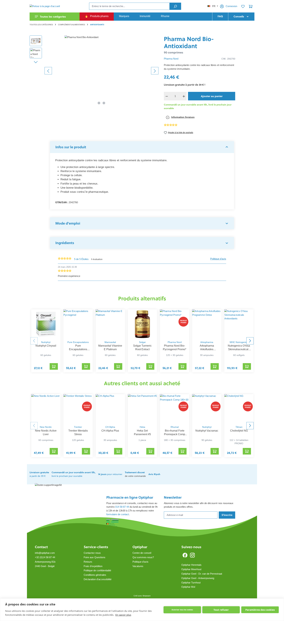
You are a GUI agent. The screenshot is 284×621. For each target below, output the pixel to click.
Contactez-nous (92, 552)
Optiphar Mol (188, 586)
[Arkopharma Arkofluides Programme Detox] (206, 324)
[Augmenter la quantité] (184, 96)
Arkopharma (206, 342)
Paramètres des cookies (260, 609)
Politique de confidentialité (97, 570)
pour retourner (110, 474)
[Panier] (250, 6)
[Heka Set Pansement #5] (142, 409)
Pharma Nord (171, 58)
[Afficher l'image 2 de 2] (104, 103)
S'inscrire (227, 515)
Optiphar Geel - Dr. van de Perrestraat (201, 573)
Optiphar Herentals (191, 564)
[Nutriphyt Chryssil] (45, 324)
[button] (142, 147)
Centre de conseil (141, 552)
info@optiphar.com (45, 552)
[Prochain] (154, 70)
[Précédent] (48, 70)
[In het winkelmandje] (54, 366)
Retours (88, 561)
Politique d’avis (218, 258)
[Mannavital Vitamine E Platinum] (110, 324)
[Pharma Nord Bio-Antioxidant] (101, 70)
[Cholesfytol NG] (239, 409)
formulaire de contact (117, 514)
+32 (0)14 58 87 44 (45, 557)
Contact (41, 547)
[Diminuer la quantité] (167, 96)
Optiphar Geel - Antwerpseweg (197, 578)
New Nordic (46, 427)
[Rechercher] (175, 6)
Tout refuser (221, 609)
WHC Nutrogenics (239, 342)
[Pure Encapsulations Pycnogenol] (78, 324)
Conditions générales (95, 574)
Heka (142, 427)
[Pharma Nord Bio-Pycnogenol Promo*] (174, 324)
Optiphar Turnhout (191, 582)
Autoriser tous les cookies (182, 610)
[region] (94, 70)
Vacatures (137, 566)
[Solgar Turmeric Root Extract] (142, 324)
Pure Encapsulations (78, 342)
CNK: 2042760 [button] (228, 59)
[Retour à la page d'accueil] (46, 6)
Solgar (142, 342)
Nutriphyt (45, 342)
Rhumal (175, 427)
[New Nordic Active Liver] (45, 409)
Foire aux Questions (94, 557)
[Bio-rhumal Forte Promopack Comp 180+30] (174, 409)
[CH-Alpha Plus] (110, 409)
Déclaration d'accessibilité (97, 579)
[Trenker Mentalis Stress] (78, 409)
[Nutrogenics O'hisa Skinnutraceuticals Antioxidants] (239, 324)
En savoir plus (123, 614)
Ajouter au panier (212, 96)
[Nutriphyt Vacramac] (206, 409)
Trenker (78, 427)
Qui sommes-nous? (143, 557)
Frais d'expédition (93, 566)
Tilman (239, 427)
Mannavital (110, 342)
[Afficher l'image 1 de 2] (99, 103)
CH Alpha (110, 427)
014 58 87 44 (122, 506)
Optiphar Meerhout (191, 569)
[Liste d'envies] (243, 6)
